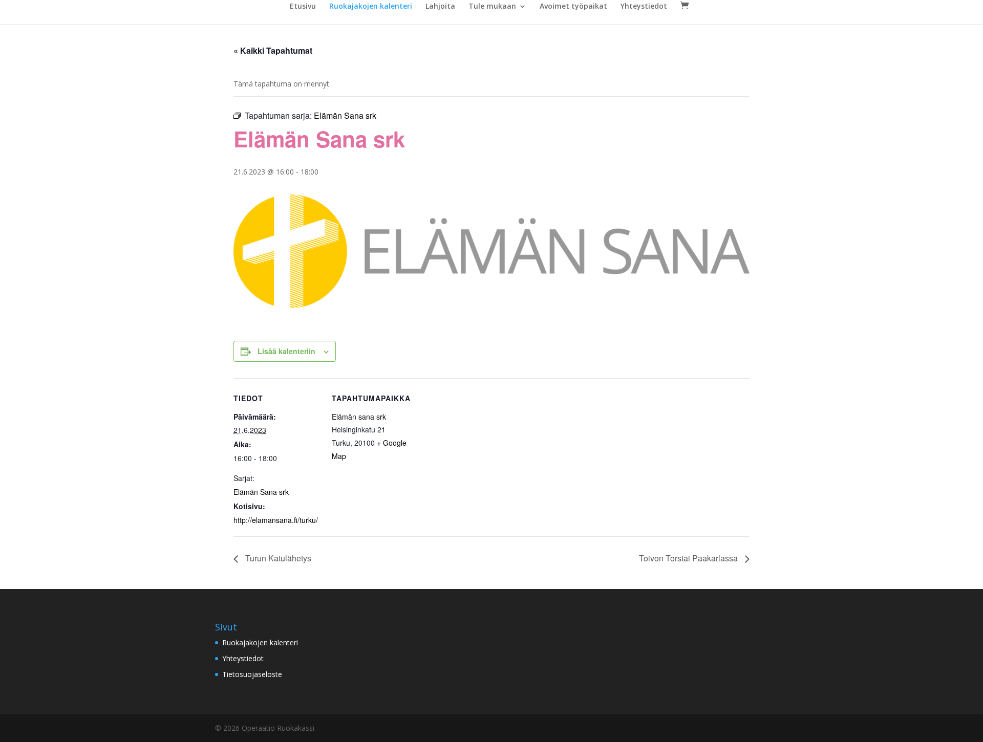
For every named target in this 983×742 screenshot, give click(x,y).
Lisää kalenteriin (286, 351)
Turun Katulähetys (277, 558)
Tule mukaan (492, 7)
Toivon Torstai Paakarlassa (689, 558)
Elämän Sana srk (261, 492)
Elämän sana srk (359, 416)
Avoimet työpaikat (573, 7)
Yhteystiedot (644, 7)
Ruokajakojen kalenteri (370, 7)
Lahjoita (440, 7)
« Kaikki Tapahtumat (272, 50)
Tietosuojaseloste (252, 674)
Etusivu (303, 7)
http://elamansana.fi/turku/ (275, 520)
